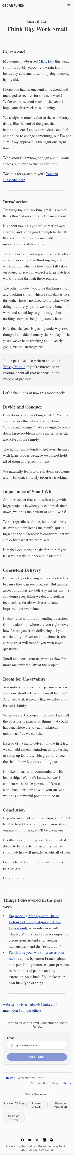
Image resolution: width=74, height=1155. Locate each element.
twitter (22, 1004)
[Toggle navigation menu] (69, 5)
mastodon (10, 1010)
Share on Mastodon (60, 1105)
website (9, 1004)
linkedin (49, 1004)
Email (11, 1037)
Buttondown (29, 1146)
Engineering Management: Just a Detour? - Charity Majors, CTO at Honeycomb (35, 922)
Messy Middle (14, 366)
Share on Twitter (13, 1103)
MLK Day (46, 61)
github (35, 1004)
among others (31, 1010)
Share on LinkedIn (37, 1105)
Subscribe (37, 1057)
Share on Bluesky (13, 1117)
